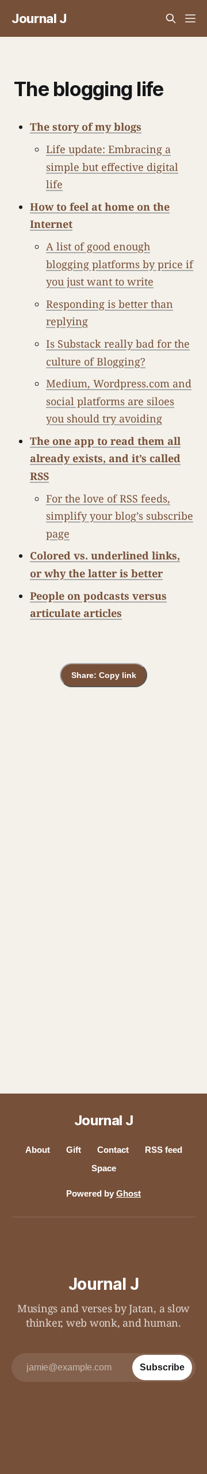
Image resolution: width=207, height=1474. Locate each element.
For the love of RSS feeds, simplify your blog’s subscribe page (119, 516)
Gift (73, 1150)
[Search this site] (171, 18)
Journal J (39, 18)
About (37, 1150)
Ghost (128, 1193)
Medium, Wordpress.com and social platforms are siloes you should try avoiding (118, 400)
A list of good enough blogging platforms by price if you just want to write (119, 263)
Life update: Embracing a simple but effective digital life (112, 166)
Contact (113, 1150)
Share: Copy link (103, 675)
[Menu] (190, 18)
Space (103, 1168)
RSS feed (163, 1150)
